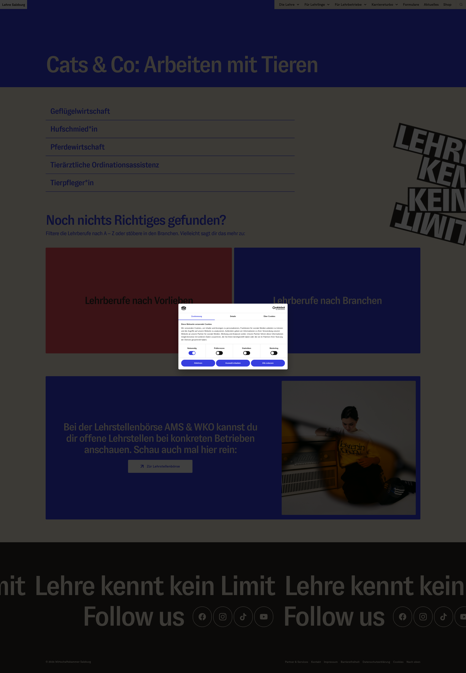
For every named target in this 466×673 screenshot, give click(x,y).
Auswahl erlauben (233, 363)
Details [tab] (233, 316)
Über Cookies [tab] (269, 316)
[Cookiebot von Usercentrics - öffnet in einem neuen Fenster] (274, 308)
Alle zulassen (268, 363)
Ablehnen (198, 363)
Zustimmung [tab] (196, 316)
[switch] (219, 353)
